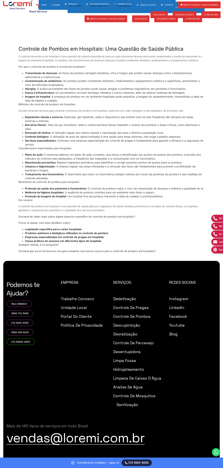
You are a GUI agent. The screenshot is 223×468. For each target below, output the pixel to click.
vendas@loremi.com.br (76, 437)
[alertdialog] (111, 463)
